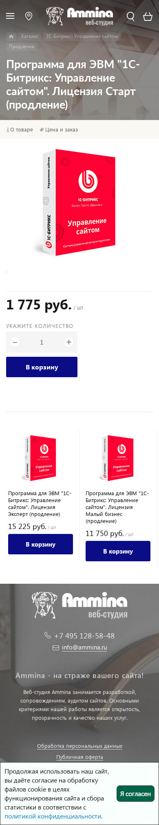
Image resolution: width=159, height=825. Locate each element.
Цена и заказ (61, 129)
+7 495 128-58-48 (84, 635)
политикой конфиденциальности (52, 816)
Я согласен (135, 793)
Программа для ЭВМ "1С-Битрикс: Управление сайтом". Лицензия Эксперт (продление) (39, 503)
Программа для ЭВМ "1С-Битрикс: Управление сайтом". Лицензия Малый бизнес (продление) (117, 506)
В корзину (42, 366)
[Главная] (11, 37)
